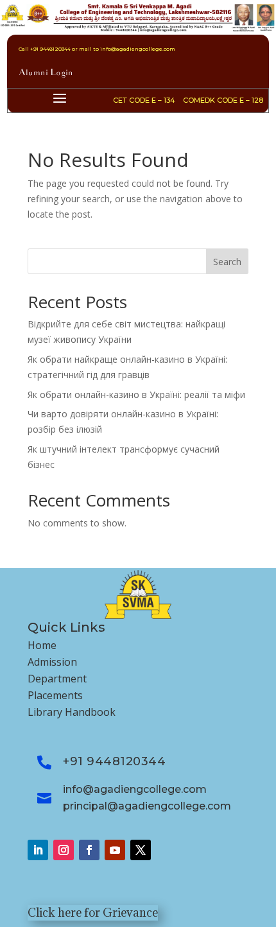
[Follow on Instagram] (63, 850)
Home (42, 645)
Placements (55, 695)
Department (57, 678)
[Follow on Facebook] (89, 850)
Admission (52, 662)
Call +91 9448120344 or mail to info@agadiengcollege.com (97, 49)
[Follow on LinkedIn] (38, 850)
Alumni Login (46, 73)
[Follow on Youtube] (115, 850)
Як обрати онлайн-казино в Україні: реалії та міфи (136, 394)
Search (227, 262)
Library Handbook (72, 712)
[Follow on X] (140, 850)
